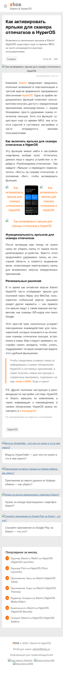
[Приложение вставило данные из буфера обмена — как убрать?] (31, 468)
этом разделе (28, 410)
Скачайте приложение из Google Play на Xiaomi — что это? (29, 529)
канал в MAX (23, 381)
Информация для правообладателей (31, 654)
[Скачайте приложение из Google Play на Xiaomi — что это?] (31, 516)
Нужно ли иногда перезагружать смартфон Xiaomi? (30, 503)
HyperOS (27, 95)
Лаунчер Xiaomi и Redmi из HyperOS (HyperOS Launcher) (31, 560)
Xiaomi (23, 82)
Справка (11, 59)
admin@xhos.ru (41, 649)
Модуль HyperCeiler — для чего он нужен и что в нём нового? (31, 456)
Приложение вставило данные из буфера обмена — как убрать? (30, 482)
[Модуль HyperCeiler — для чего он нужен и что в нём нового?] (31, 443)
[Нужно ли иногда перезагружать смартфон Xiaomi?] (30, 494)
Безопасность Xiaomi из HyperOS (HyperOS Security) (30, 609)
